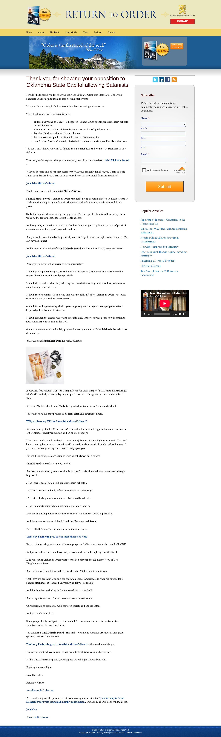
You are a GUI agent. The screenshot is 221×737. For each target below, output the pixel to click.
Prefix (144, 128)
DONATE (182, 21)
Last (143, 147)
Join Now (31, 710)
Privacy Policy (103, 732)
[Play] (144, 314)
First (143, 138)
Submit (164, 186)
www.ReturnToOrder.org (39, 690)
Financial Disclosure (37, 717)
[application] (165, 303)
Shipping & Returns (87, 732)
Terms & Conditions (134, 732)
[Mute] (179, 314)
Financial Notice (117, 732)
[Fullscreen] (184, 314)
